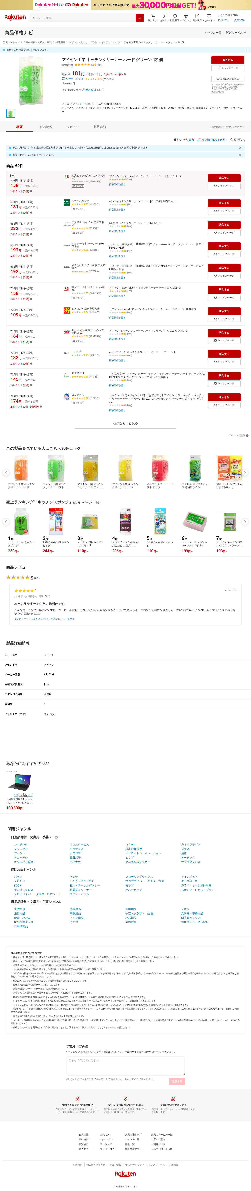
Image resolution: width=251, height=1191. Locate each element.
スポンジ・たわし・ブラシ (83, 42)
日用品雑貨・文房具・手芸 (38, 42)
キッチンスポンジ (110, 42)
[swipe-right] (245, 473)
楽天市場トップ (11, 42)
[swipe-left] (6, 473)
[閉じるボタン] (247, 50)
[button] (164, 18)
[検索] (140, 18)
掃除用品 (60, 42)
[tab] (19, 127)
